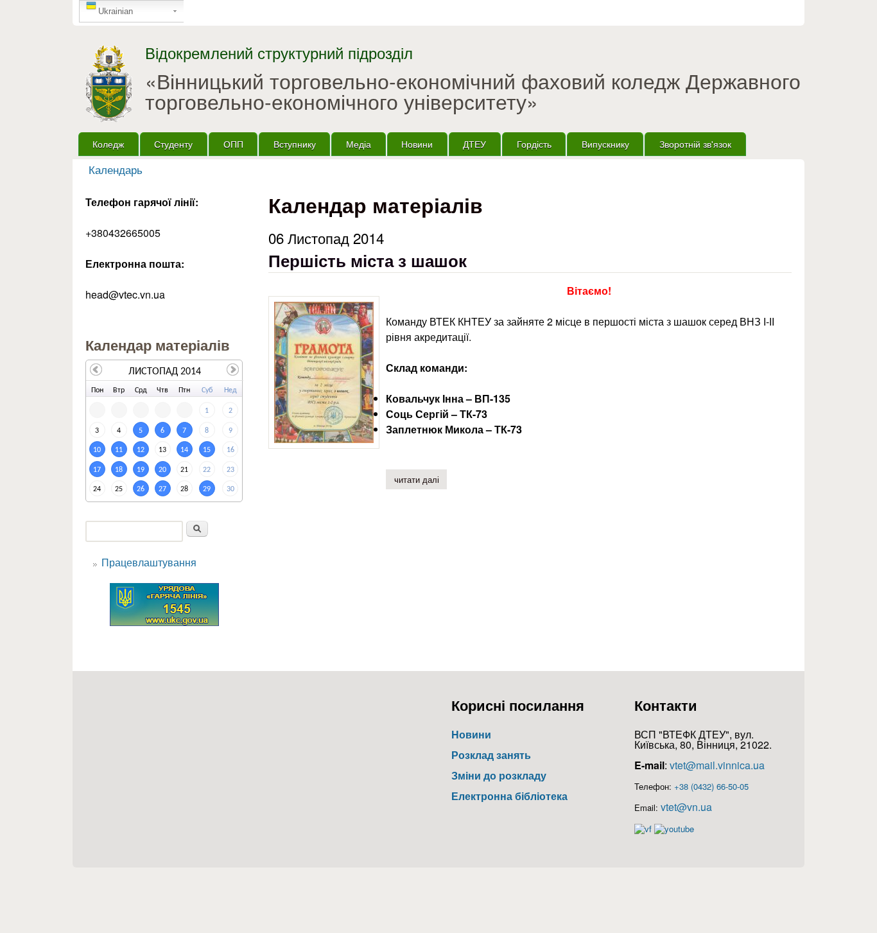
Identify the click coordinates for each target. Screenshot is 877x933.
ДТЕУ (474, 143)
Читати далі (420, 479)
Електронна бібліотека (509, 796)
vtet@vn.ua (686, 806)
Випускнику (605, 143)
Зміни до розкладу (498, 775)
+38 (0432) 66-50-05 (711, 786)
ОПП (233, 143)
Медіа (358, 143)
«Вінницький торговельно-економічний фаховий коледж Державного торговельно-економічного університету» (473, 90)
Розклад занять (491, 754)
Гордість (534, 143)
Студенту (173, 143)
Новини (417, 143)
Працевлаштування (148, 562)
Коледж (108, 143)
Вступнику (295, 143)
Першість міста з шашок (367, 260)
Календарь (116, 169)
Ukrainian (115, 11)
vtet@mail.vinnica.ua (717, 765)
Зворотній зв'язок (695, 143)
